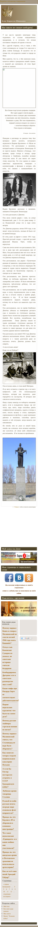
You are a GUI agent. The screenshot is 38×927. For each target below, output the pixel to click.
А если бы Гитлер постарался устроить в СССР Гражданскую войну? (8, 777)
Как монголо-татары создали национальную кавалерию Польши (9, 758)
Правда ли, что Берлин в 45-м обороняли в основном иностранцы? (9, 823)
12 (11, 892)
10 (4, 892)
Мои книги (7, 914)
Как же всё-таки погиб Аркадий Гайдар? (9, 874)
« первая (6, 884)
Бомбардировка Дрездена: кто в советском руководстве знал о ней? (9, 678)
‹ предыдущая (6, 885)
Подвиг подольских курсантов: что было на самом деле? (8, 710)
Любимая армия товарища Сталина (9, 793)
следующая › (7, 894)
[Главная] (8, 17)
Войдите (16, 507)
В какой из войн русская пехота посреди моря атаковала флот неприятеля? (9, 806)
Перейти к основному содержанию (12, 1)
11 (7, 892)
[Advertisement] (19, 527)
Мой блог (6, 906)
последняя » (7, 896)
